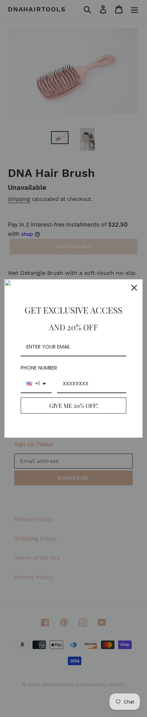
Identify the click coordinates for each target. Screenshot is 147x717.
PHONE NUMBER (39, 367)
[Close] (134, 287)
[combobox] (36, 384)
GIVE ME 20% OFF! (73, 405)
